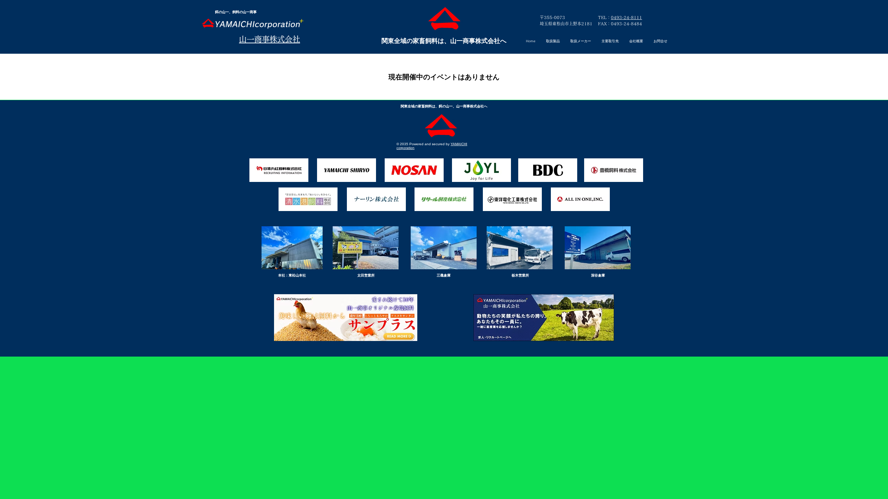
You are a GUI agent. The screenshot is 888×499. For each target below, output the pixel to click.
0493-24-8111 (626, 17)
